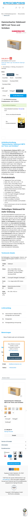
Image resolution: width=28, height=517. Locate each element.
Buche (11, 77)
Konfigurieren (14, 354)
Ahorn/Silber (10, 74)
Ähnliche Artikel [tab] (6, 377)
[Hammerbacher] (14, 31)
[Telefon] (18, 469)
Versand (21, 108)
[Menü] (3, 7)
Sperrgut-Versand (8, 431)
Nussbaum (5, 81)
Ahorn (3, 74)
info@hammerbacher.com (15, 364)
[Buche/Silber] (5, 412)
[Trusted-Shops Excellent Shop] (21, 122)
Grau (17, 74)
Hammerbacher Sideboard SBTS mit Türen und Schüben (13, 401)
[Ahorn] (5, 408)
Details (14, 435)
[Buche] (20, 408)
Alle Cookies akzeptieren (14, 358)
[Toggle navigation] (3, 138)
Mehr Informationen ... (14, 350)
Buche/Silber (18, 77)
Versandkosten (6, 479)
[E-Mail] (15, 469)
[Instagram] (12, 469)
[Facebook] (10, 469)
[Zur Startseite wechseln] (14, 3)
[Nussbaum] (9, 412)
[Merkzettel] (19, 7)
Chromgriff (4, 91)
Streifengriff (19, 91)
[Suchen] (16, 7)
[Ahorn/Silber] (9, 408)
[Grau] (13, 408)
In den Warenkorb (18, 95)
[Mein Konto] (23, 7)
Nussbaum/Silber (6, 84)
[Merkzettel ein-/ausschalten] (21, 396)
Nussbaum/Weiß (14, 81)
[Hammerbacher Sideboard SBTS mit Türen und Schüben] (14, 391)
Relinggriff (12, 91)
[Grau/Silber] (17, 408)
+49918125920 (12, 367)
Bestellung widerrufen (14, 463)
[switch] (24, 515)
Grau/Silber (5, 77)
